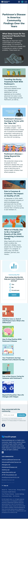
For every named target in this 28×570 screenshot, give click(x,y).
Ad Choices (16, 496)
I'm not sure (15, 290)
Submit (14, 295)
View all (5, 485)
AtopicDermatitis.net (9, 472)
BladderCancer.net (8, 480)
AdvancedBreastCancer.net (11, 460)
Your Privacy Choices (8, 494)
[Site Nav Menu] (26, 1)
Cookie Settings (19, 494)
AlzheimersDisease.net (9, 467)
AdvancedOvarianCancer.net (11, 462)
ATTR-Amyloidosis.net (9, 475)
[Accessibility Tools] (19, 1)
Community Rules (7, 496)
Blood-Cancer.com (8, 482)
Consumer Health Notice (9, 492)
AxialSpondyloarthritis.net (10, 477)
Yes (13, 284)
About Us (4, 489)
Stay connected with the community (11, 410)
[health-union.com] (9, 437)
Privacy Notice (13, 420)
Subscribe (21, 415)
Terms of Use (22, 420)
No (13, 287)
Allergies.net (6, 465)
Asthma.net (5, 470)
